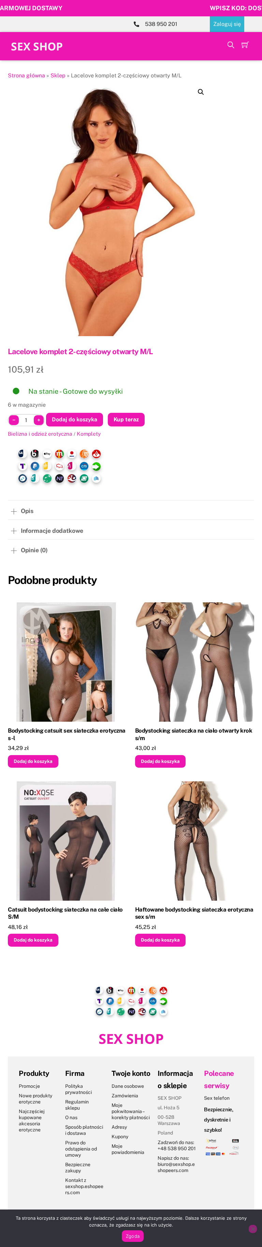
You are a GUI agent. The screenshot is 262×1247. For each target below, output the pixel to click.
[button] (201, 92)
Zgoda (133, 1236)
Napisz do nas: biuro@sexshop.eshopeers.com (176, 1164)
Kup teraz (126, 419)
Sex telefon (217, 1098)
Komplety (89, 434)
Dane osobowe (128, 1086)
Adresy (119, 1127)
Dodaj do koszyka (74, 419)
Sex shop (37, 46)
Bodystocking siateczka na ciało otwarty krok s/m (193, 734)
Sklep (58, 75)
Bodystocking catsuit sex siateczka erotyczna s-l (67, 734)
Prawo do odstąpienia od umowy (81, 1149)
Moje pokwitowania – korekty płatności (131, 1111)
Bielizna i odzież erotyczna (40, 434)
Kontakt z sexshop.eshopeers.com (84, 1186)
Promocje (29, 1086)
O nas (71, 1117)
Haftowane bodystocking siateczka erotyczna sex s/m (194, 913)
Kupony (120, 1136)
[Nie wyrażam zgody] (253, 1229)
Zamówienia (125, 1095)
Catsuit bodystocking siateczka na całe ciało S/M (65, 913)
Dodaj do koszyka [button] (33, 761)
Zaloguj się (227, 24)
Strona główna (26, 75)
